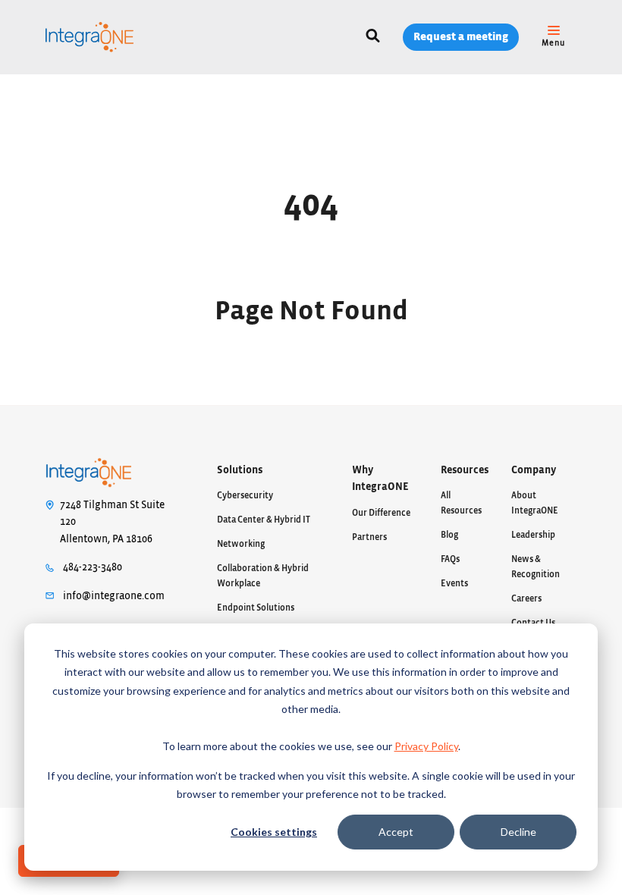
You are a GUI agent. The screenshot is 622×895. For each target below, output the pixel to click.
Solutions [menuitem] (239, 470)
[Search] (373, 37)
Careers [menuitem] (526, 598)
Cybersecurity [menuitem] (245, 495)
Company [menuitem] (533, 470)
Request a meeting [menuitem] (460, 36)
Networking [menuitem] (241, 543)
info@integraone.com (114, 596)
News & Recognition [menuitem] (535, 566)
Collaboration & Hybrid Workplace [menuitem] (263, 576)
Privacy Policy (426, 746)
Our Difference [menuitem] (381, 512)
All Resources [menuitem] (461, 503)
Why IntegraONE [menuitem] (380, 479)
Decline (518, 831)
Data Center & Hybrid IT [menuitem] (263, 519)
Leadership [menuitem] (533, 534)
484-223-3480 (92, 567)
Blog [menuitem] (449, 534)
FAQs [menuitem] (450, 559)
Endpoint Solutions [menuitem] (255, 607)
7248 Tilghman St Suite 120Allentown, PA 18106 (112, 522)
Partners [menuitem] (369, 537)
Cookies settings (274, 831)
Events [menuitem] (454, 583)
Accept (396, 831)
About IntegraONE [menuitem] (534, 503)
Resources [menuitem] (464, 470)
